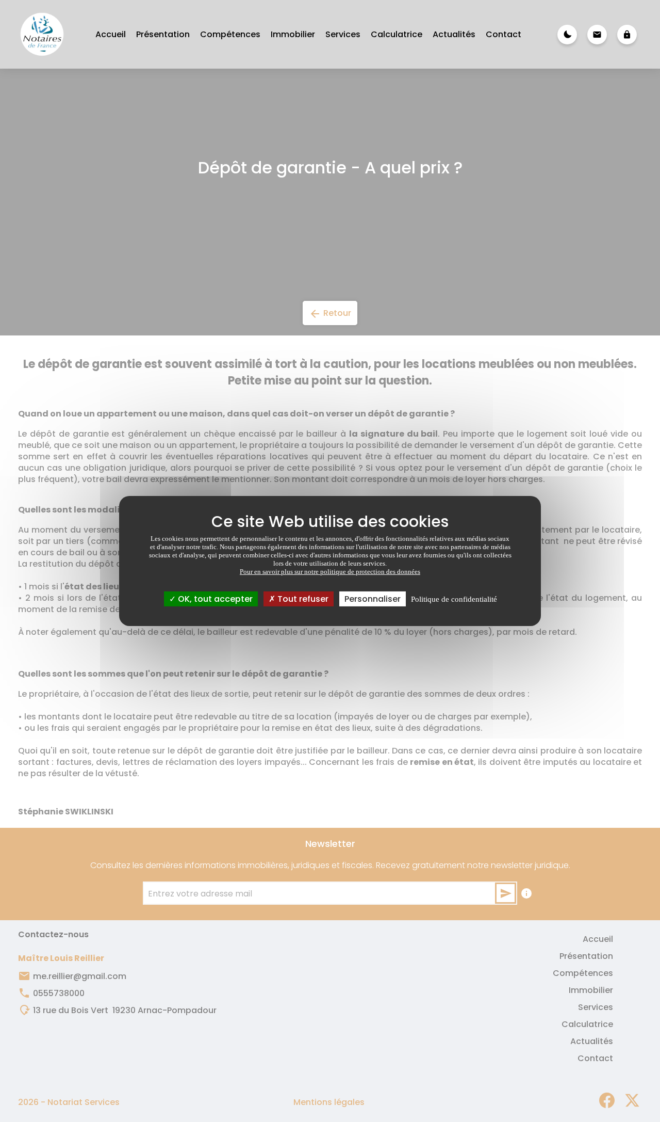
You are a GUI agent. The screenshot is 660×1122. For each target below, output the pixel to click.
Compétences (230, 34)
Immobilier (293, 34)
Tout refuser (301, 599)
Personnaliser (372, 599)
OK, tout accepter (214, 599)
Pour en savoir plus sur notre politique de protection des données (330, 571)
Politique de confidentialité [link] (454, 599)
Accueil (110, 34)
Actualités (454, 34)
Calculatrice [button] (396, 34)
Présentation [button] (163, 34)
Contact (503, 34)
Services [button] (342, 34)
